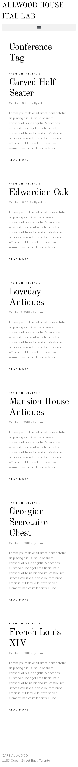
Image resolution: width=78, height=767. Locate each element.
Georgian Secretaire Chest (28, 522)
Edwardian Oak (39, 192)
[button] (39, 27)
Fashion (16, 73)
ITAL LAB (18, 16)
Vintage (33, 73)
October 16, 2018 (20, 103)
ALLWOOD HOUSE (33, 5)
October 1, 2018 (20, 422)
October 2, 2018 (20, 312)
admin (42, 103)
